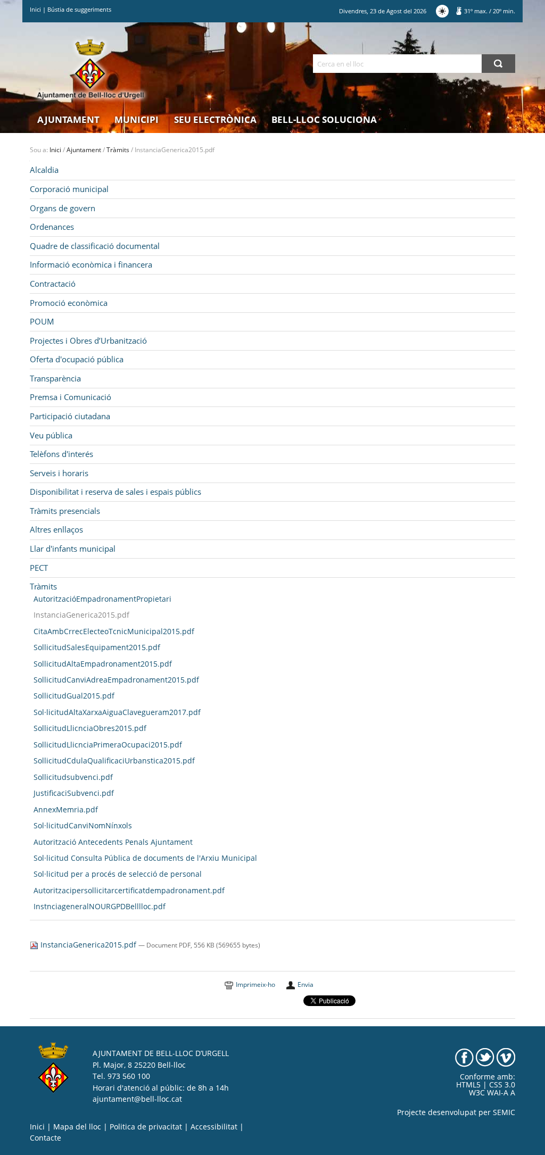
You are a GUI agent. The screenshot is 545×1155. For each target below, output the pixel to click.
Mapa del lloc (77, 1127)
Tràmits (117, 149)
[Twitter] (485, 1057)
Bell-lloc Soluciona (324, 119)
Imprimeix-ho (255, 984)
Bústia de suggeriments (79, 9)
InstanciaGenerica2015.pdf (88, 945)
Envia (305, 984)
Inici (35, 9)
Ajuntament (68, 119)
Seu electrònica (215, 119)
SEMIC (504, 1112)
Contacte (45, 1138)
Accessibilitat (214, 1127)
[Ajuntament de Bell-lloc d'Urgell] (90, 69)
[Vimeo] (506, 1057)
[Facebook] (464, 1057)
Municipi (136, 119)
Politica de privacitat (146, 1127)
